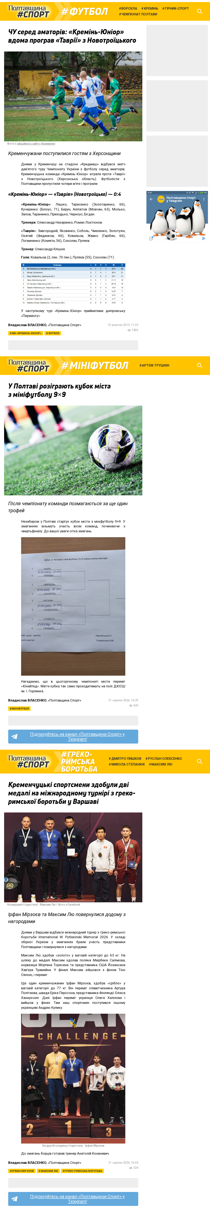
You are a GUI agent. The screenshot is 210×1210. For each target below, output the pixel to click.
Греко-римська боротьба (79, 762)
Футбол (89, 11)
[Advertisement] (177, 50)
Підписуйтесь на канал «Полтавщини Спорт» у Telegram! (77, 737)
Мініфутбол (99, 365)
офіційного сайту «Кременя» (36, 143)
